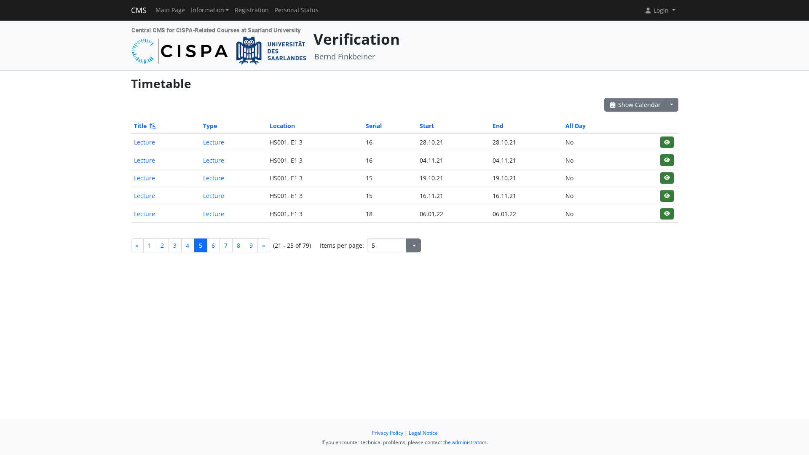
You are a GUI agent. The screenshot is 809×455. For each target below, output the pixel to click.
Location (282, 126)
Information (207, 10)
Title (140, 126)
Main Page (170, 10)
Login (661, 10)
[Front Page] (219, 45)
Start (427, 126)
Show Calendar (638, 105)
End (498, 126)
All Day (575, 126)
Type (210, 126)
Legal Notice (423, 432)
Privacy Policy (387, 432)
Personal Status (297, 10)
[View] (666, 142)
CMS (139, 10)
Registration (252, 10)
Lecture (144, 142)
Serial (374, 126)
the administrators (465, 442)
